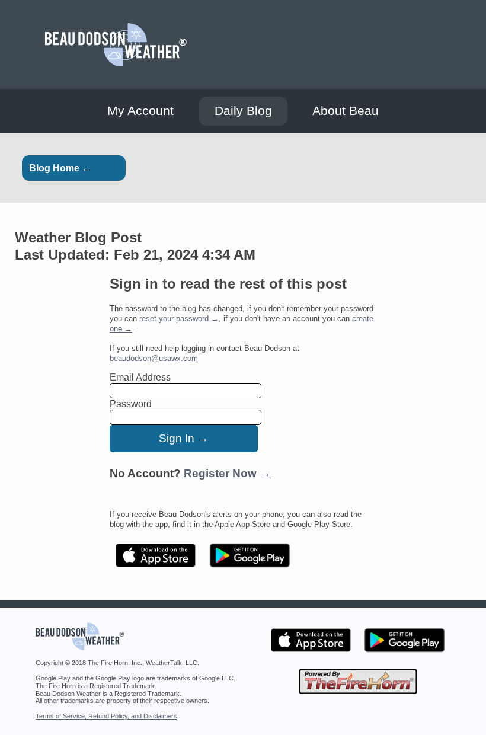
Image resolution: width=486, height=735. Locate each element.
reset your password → (179, 318)
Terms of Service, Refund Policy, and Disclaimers (106, 716)
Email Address (140, 377)
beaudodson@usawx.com (154, 358)
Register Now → (227, 473)
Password (131, 404)
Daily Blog (243, 111)
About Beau (345, 111)
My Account (140, 111)
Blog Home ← (60, 168)
